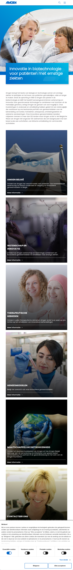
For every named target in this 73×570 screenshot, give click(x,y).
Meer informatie (13, 193)
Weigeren (36, 566)
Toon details (64, 560)
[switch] (27, 553)
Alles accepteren (60, 566)
